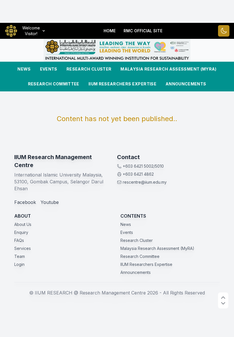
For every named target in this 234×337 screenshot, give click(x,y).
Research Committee (53, 83)
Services (22, 248)
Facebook (25, 202)
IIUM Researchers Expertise (122, 83)
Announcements (186, 83)
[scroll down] (223, 303)
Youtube (50, 202)
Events (48, 69)
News (24, 69)
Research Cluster (89, 69)
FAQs (19, 240)
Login (19, 264)
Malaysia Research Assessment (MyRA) (168, 69)
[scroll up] (223, 297)
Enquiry (21, 232)
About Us (22, 224)
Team (19, 256)
